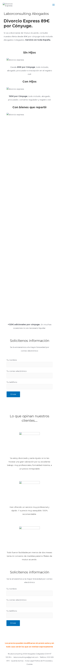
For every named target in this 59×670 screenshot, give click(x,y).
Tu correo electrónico (17, 371)
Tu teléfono (12, 382)
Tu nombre (12, 360)
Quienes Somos (17, 661)
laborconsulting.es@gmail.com (25, 657)
